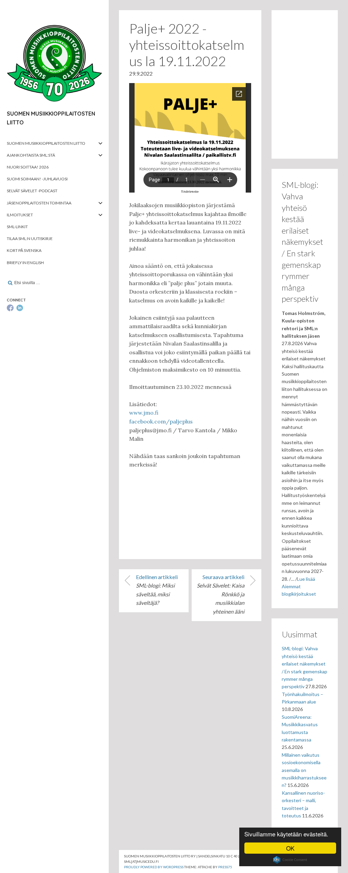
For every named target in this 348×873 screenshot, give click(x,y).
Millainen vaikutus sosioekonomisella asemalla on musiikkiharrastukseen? (304, 770)
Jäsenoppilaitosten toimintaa (39, 202)
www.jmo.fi (143, 412)
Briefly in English (25, 262)
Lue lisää (306, 579)
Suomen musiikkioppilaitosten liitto (46, 143)
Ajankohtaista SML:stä (31, 155)
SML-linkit (17, 226)
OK (290, 848)
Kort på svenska (24, 250)
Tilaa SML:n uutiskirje (30, 238)
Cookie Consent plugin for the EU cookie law (290, 860)
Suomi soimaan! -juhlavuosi (37, 178)
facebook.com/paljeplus (161, 421)
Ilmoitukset (20, 214)
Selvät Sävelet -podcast (32, 190)
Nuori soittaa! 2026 (28, 167)
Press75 (225, 867)
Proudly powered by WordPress (154, 867)
